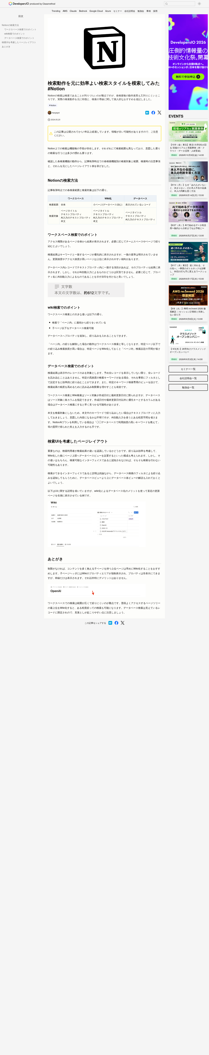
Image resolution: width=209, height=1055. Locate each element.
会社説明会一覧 (188, 378)
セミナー (117, 10)
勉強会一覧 (188, 387)
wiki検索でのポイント (14, 33)
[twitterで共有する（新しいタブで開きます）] (159, 113)
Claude (73, 10)
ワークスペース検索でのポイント (20, 29)
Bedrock (83, 10)
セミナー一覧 (188, 369)
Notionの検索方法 (10, 25)
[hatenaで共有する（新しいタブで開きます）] (147, 113)
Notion (53, 105)
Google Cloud (96, 10)
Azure (108, 10)
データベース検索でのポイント (19, 37)
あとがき (6, 46)
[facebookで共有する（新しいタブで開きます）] (153, 113)
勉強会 (141, 10)
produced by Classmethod (42, 3)
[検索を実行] (166, 4)
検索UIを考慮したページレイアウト (19, 42)
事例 (148, 10)
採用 (155, 10)
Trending (56, 10)
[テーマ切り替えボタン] (199, 4)
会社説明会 (129, 10)
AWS (65, 10)
